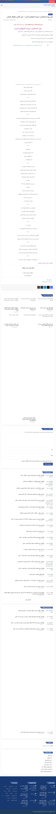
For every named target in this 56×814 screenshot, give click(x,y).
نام (52, 449)
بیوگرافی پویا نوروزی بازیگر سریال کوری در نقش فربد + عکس (31, 537)
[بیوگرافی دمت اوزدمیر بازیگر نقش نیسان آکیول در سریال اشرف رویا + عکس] (49, 679)
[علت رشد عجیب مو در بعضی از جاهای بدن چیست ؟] (49, 551)
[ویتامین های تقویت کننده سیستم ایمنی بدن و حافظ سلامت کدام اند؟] (51, 802)
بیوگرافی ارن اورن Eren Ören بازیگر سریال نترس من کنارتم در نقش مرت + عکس (27, 622)
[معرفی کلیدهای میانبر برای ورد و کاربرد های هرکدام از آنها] (32, 802)
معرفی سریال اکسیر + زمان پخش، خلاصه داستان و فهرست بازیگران (30, 488)
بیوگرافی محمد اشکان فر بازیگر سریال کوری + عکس (33, 543)
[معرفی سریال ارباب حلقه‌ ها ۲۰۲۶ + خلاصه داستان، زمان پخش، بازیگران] (49, 582)
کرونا (8, 800)
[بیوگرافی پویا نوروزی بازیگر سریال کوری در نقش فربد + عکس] (49, 539)
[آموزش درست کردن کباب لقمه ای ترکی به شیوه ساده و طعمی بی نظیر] (49, 502)
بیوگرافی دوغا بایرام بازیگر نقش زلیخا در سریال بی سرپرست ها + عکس (29, 616)
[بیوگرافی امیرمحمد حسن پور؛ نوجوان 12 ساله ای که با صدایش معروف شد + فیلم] (49, 520)
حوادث (16, 793)
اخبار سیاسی (14, 788)
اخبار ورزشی (14, 790)
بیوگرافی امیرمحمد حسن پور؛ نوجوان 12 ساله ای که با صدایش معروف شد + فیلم (27, 519)
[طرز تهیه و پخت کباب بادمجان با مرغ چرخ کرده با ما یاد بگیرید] (49, 527)
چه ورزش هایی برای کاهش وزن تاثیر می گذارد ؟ (43, 787)
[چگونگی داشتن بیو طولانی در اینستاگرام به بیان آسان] (49, 483)
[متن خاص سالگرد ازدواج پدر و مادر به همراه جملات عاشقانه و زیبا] (45, 318)
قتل (2, 795)
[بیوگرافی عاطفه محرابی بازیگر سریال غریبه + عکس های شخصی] (49, 612)
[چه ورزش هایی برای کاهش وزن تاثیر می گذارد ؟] (51, 787)
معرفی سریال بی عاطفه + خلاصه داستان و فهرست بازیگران (32, 513)
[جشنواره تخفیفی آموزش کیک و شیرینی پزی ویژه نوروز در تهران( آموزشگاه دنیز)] (28, 365)
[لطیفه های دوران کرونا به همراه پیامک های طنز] (45, 302)
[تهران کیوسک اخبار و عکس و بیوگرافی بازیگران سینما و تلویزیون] (48, 5)
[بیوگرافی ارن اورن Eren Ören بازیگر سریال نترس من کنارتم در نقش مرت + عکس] (49, 624)
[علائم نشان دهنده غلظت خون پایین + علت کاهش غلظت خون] (51, 794)
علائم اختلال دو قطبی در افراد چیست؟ (36, 574)
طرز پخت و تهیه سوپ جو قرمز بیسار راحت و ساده (34, 586)
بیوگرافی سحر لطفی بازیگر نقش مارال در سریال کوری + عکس (31, 568)
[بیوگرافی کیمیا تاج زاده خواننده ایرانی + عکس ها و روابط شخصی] (49, 508)
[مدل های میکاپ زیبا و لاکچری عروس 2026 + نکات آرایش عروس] (49, 496)
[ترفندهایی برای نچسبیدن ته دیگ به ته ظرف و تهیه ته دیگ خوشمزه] (49, 564)
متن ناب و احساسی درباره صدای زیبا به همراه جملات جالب (32, 732)
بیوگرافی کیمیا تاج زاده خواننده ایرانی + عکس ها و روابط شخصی (31, 506)
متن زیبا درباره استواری (47, 281)
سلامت (6, 793)
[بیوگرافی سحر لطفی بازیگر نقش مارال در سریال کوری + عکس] (49, 570)
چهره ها (8, 797)
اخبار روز (5, 786)
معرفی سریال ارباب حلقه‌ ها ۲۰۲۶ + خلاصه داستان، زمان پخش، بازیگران (29, 580)
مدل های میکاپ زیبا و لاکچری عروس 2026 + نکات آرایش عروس (31, 494)
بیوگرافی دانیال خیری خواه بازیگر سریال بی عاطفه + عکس (32, 475)
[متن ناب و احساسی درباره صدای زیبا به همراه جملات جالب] (49, 734)
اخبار (16, 786)
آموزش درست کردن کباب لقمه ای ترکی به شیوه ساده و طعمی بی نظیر (29, 500)
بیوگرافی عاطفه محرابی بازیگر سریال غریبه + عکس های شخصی (31, 610)
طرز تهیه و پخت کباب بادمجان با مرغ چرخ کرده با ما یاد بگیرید (32, 525)
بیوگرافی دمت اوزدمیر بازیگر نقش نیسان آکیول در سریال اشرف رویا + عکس (28, 628)
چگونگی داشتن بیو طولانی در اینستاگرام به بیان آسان (33, 481)
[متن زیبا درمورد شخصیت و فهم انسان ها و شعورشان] (28, 302)
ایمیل (51, 455)
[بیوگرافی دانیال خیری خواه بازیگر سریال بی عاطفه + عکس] (49, 477)
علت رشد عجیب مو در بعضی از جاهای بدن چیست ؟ (34, 549)
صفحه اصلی (49, 11)
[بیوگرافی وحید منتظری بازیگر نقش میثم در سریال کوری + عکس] (49, 557)
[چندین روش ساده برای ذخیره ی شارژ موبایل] (49, 533)
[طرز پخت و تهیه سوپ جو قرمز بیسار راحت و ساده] (49, 588)
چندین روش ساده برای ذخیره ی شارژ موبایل (35, 531)
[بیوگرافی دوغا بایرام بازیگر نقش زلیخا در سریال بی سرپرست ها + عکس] (49, 618)
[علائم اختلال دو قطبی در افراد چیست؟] (49, 576)
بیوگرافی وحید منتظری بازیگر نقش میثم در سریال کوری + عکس (31, 555)
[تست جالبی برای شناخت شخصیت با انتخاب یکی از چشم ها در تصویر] (10, 318)
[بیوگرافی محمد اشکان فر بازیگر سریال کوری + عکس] (49, 545)
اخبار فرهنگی (8, 788)
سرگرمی (45, 11)
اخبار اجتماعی (11, 786)
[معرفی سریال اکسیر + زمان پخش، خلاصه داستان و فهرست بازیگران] (49, 490)
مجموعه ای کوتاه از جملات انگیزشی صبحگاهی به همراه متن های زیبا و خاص (11, 309)
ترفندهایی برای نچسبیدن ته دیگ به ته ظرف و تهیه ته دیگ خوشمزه (31, 561)
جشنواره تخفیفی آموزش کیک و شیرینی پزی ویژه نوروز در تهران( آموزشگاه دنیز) (29, 419)
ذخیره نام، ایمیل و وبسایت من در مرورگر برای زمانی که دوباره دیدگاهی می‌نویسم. (37, 460)
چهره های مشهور (14, 800)
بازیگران (9, 790)
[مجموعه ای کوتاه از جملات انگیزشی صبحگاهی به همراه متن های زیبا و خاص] (10, 302)
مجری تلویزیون (14, 797)
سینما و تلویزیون (14, 795)
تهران (5, 790)
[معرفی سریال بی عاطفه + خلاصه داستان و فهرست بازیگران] (49, 514)
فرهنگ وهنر (7, 795)
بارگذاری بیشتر (28, 599)
